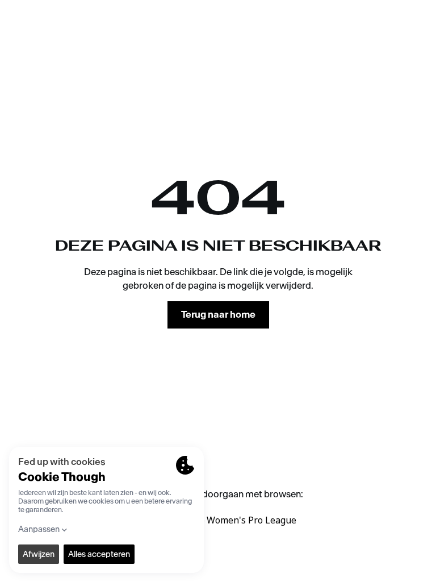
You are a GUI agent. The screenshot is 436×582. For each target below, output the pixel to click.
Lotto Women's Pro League (239, 520)
